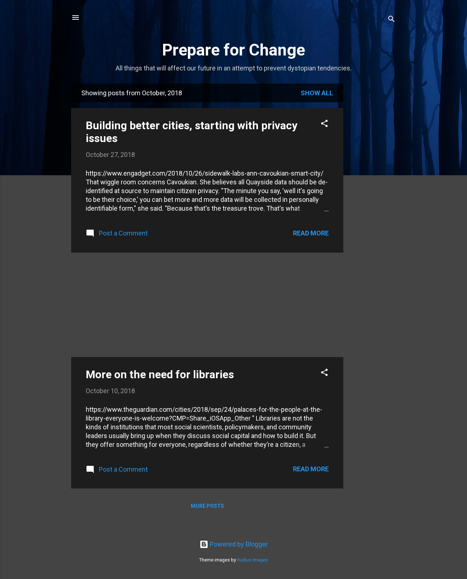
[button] (324, 124)
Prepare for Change (233, 50)
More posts (207, 506)
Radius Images (252, 560)
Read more (311, 233)
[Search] (391, 20)
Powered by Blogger (238, 544)
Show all (317, 93)
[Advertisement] (372, 193)
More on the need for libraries (160, 374)
